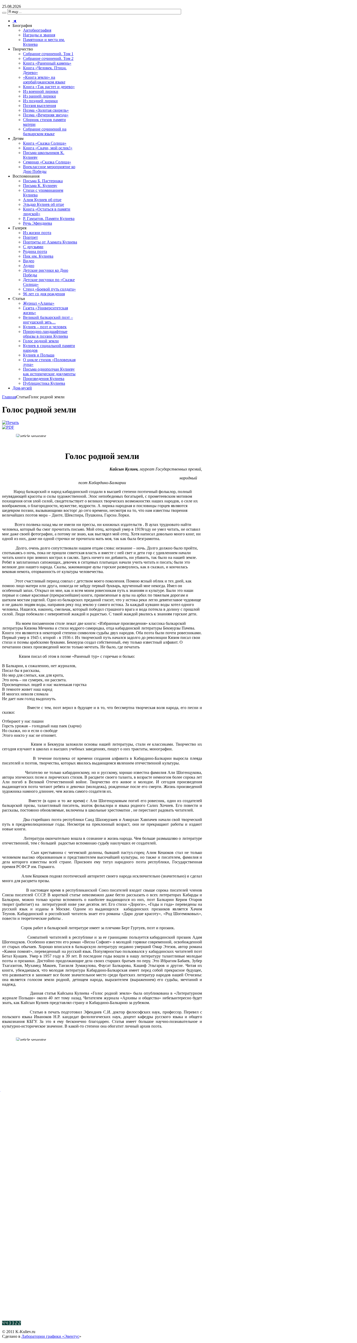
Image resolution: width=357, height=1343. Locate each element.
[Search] (4, 13)
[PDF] (8, 427)
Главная (9, 397)
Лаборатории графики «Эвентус (50, 1336)
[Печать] (10, 422)
